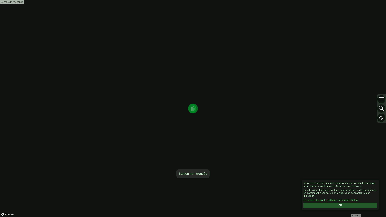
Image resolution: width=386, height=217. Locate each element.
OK (340, 205)
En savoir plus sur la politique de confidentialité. (330, 200)
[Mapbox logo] (7, 214)
